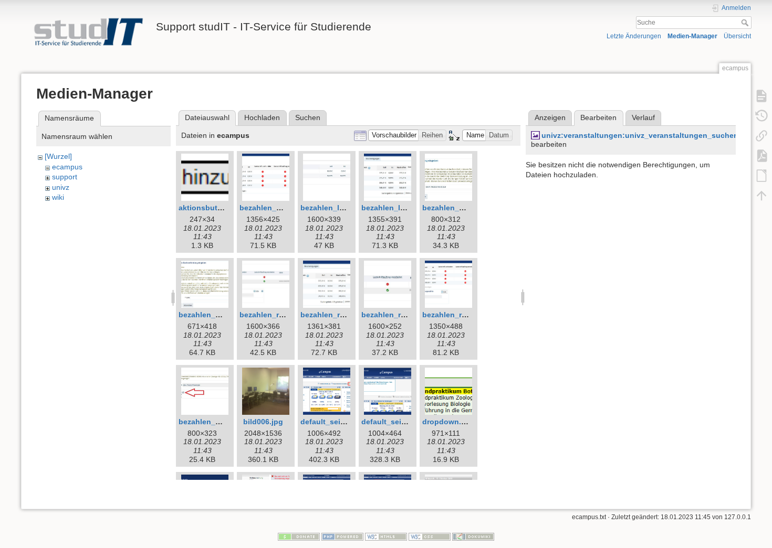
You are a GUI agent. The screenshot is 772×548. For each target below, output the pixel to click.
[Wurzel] (58, 156)
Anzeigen (550, 117)
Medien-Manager (692, 36)
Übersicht (737, 36)
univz (60, 187)
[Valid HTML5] (386, 536)
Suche (746, 22)
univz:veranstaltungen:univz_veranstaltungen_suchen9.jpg (648, 135)
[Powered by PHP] (342, 536)
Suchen (307, 117)
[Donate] (299, 536)
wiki (58, 197)
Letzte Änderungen (634, 36)
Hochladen (262, 117)
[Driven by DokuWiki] (473, 536)
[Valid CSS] (430, 536)
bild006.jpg (263, 421)
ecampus (67, 167)
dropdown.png (448, 421)
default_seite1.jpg (332, 421)
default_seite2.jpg (393, 421)
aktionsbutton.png (212, 207)
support (64, 177)
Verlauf (643, 117)
